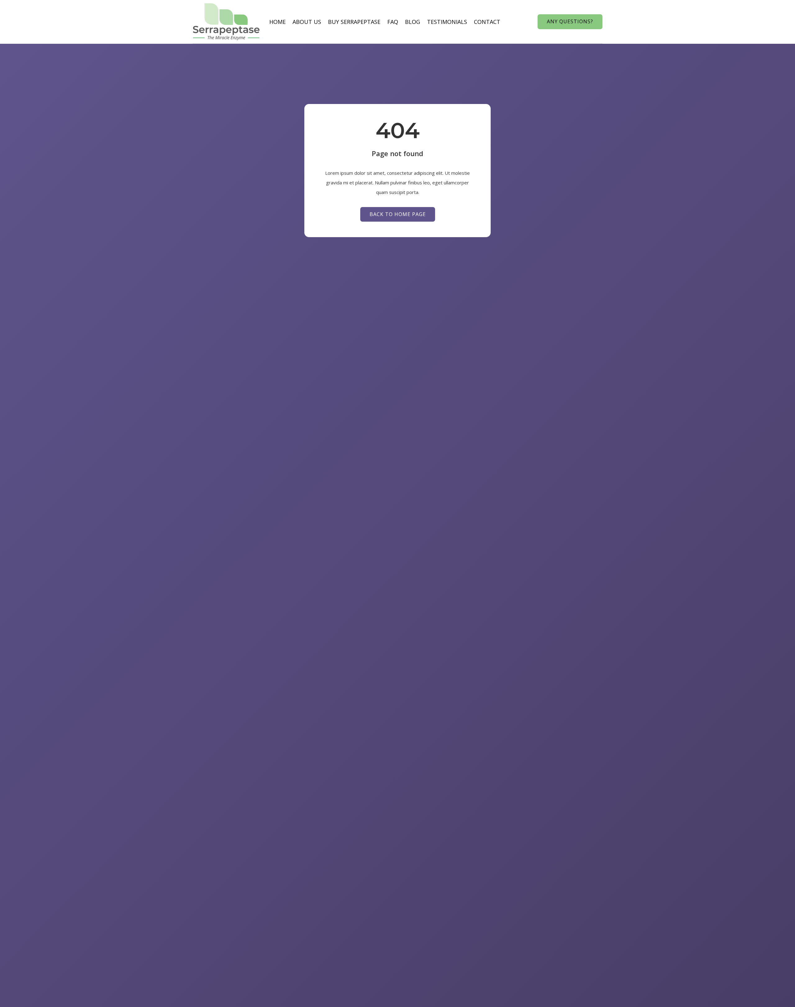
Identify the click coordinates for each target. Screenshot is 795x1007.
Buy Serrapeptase (354, 21)
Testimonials (447, 21)
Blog (412, 21)
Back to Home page (398, 214)
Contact (487, 21)
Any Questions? (570, 21)
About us (307, 21)
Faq (392, 21)
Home (277, 21)
